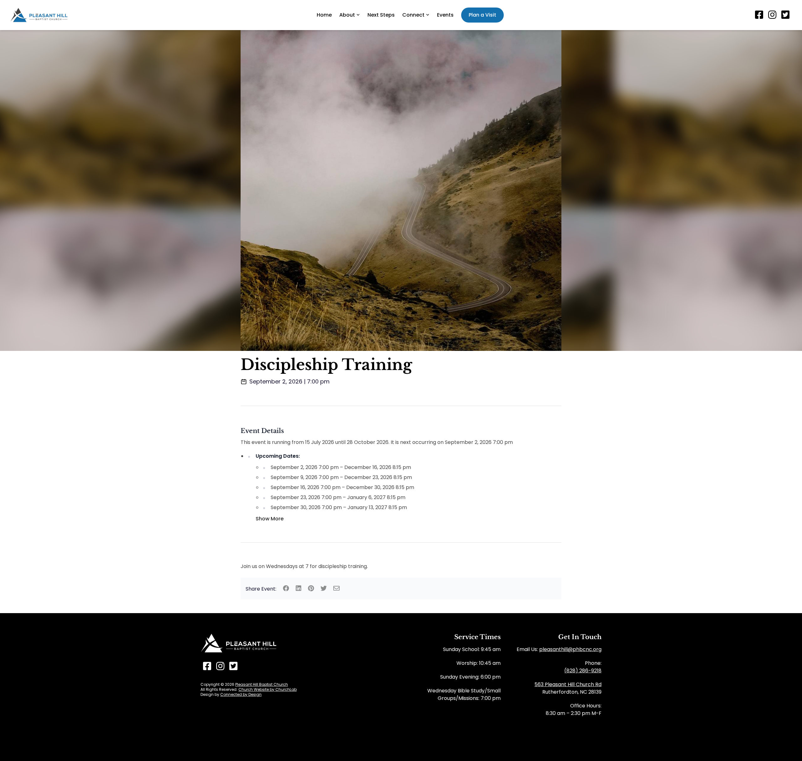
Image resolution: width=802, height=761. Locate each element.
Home (324, 14)
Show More (270, 518)
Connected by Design (241, 694)
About (347, 14)
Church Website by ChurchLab (267, 689)
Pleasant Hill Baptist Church (261, 684)
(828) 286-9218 (583, 670)
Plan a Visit (482, 14)
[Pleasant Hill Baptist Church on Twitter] (785, 15)
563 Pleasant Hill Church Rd (568, 684)
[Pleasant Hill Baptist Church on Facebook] (759, 15)
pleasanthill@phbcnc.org (570, 649)
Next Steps (381, 14)
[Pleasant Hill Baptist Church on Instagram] (772, 15)
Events (445, 14)
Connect (413, 14)
